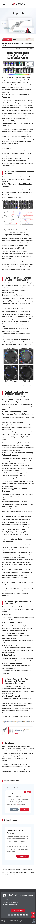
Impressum (27, 921)
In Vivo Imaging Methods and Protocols (15, 160)
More (14, 809)
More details (22, 856)
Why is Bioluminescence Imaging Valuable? (16, 151)
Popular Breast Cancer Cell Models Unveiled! (19, 869)
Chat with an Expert (18, 910)
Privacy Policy (20, 921)
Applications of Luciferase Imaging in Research (17, 158)
